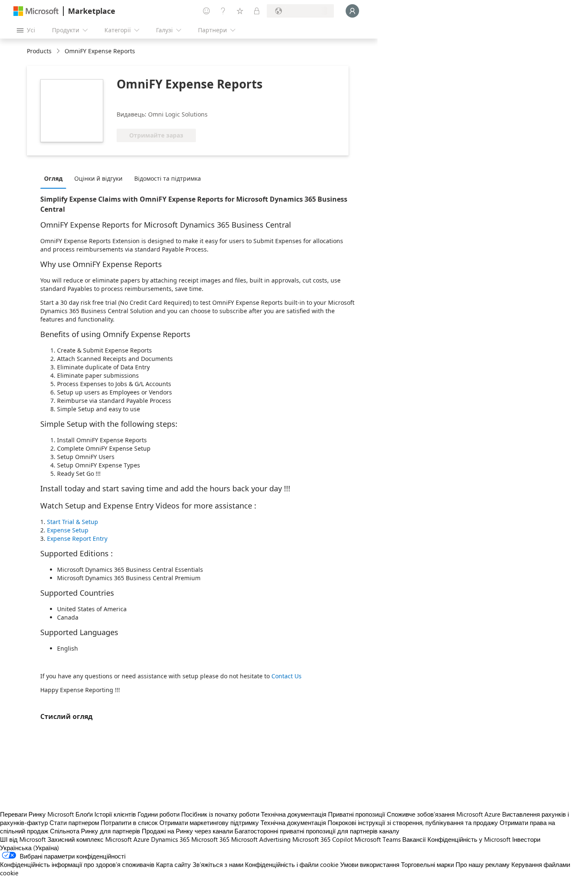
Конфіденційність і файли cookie (292, 864)
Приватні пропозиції (356, 814)
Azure (141, 839)
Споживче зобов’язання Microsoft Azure (444, 814)
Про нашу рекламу (483, 864)
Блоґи (84, 814)
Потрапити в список (129, 822)
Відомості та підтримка (167, 178)
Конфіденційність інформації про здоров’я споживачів (77, 864)
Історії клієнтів (115, 814)
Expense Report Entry (77, 538)
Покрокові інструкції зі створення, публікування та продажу (413, 822)
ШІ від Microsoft (23, 839)
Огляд (53, 178)
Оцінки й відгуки (98, 178)
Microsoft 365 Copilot (322, 839)
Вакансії (414, 839)
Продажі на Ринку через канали (187, 831)
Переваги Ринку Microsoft (37, 814)
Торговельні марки (427, 864)
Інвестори (526, 839)
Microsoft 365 (210, 839)
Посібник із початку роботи (220, 814)
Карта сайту (173, 864)
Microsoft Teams (377, 839)
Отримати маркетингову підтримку (209, 822)
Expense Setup (68, 530)
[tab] (55, 178)
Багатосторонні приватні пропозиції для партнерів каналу (316, 831)
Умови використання (369, 864)
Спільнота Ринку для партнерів (95, 831)
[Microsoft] (36, 11)
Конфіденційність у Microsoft (468, 839)
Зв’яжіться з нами (218, 864)
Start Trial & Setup (72, 522)
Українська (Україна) (29, 847)
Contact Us (286, 676)
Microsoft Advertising (261, 839)
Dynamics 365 (170, 839)
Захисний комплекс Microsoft (89, 839)
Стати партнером (74, 822)
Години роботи (159, 814)
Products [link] (39, 51)
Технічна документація (293, 814)
